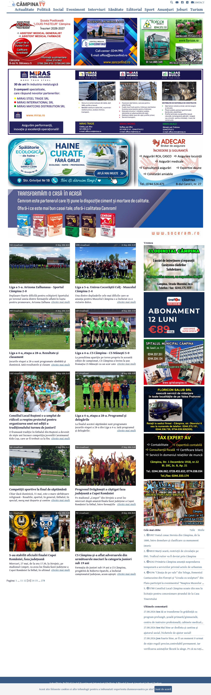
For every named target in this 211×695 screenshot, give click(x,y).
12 (25, 580)
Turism (196, 9)
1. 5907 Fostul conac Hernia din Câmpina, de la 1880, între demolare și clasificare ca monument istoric (172, 540)
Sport (149, 9)
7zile (192, 530)
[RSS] (187, 2)
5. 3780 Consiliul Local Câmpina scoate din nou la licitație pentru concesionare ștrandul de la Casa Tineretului (173, 593)
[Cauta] (171, 2)
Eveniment (75, 9)
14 (33, 580)
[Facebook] (182, 2)
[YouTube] (177, 2)
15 (36, 580)
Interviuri (96, 9)
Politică (43, 9)
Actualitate (24, 9)
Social (58, 9)
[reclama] (39, 64)
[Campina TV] (105, 3)
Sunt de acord (163, 689)
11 (21, 580)
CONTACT (199, 2)
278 (43, 580)
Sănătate (115, 9)
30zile (201, 530)
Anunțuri (165, 9)
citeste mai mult (60, 302)
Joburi (182, 9)
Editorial (134, 9)
